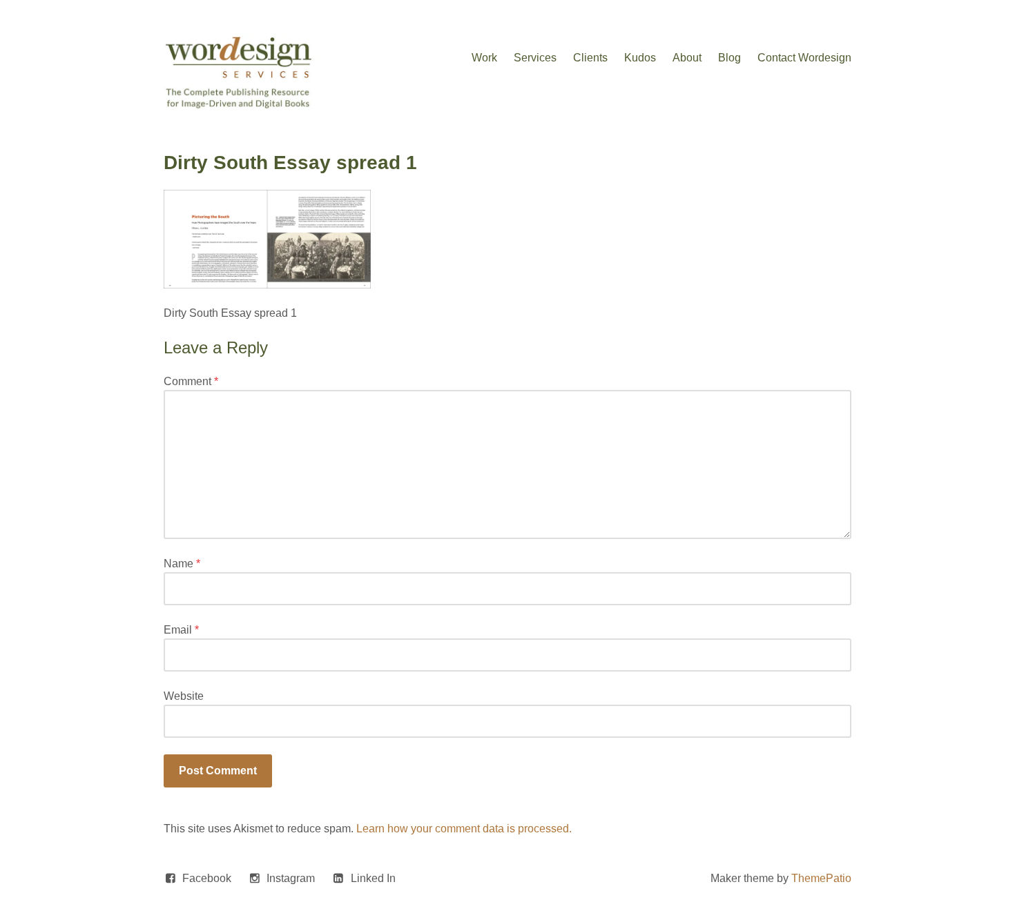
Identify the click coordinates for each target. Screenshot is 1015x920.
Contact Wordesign (804, 57)
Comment (191, 381)
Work (484, 57)
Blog (729, 57)
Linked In (373, 878)
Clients (590, 57)
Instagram (291, 878)
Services (535, 57)
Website (184, 696)
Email (181, 630)
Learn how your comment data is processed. (464, 828)
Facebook (206, 878)
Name (182, 563)
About (687, 57)
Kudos (640, 57)
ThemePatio (821, 878)
